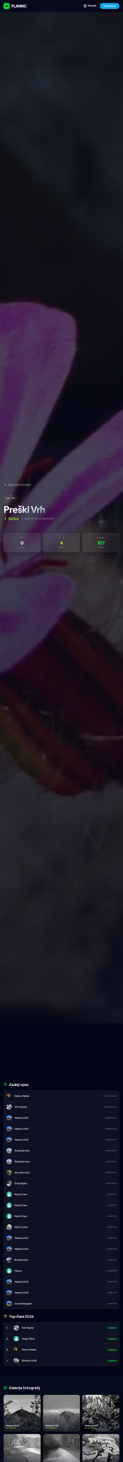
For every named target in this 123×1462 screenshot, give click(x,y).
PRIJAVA (89, 6)
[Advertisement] (61, 1054)
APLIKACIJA (110, 6)
